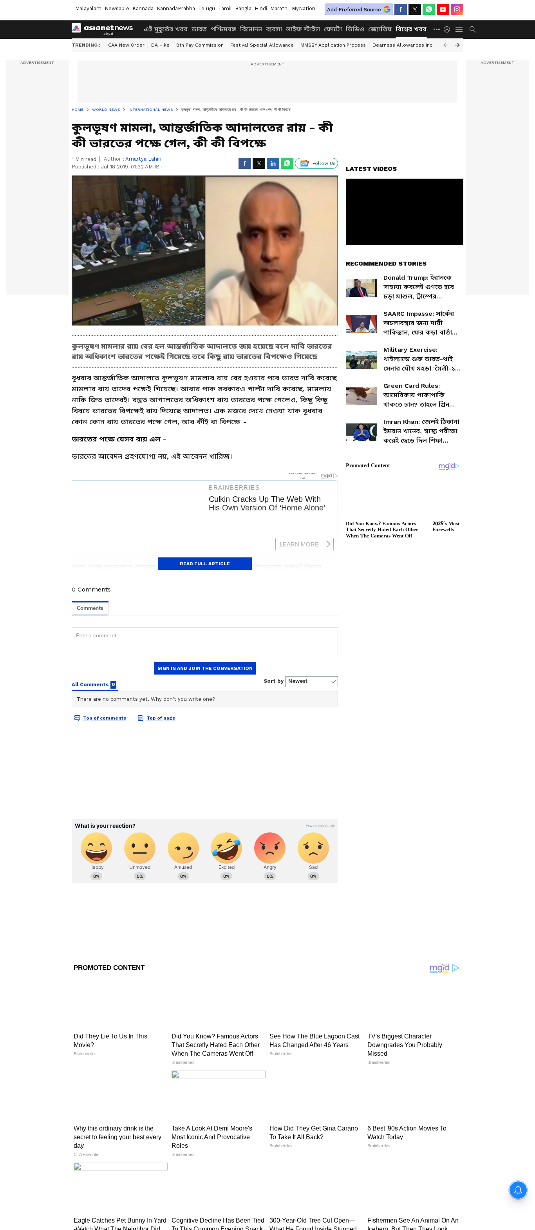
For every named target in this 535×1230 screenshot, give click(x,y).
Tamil (225, 8)
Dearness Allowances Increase (409, 45)
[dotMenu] (437, 29)
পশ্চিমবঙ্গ (223, 29)
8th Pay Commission (200, 45)
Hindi (261, 8)
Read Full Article (205, 563)
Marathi (279, 8)
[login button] (449, 29)
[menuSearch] (473, 29)
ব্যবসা (274, 29)
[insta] (457, 9)
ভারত (199, 29)
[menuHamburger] (459, 29)
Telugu (206, 8)
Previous (446, 45)
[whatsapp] (429, 9)
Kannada (143, 8)
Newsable (117, 8)
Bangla (243, 8)
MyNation (303, 8)
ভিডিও (355, 29)
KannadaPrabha (176, 8)
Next (457, 45)
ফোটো (333, 29)
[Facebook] (400, 9)
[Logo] (105, 29)
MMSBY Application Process (333, 45)
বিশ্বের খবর (411, 29)
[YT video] (443, 9)
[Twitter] (414, 9)
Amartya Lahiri (143, 159)
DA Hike (160, 45)
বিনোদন (251, 29)
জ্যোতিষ (380, 29)
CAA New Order (126, 45)
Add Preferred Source (354, 10)
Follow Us (324, 163)
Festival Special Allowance (262, 45)
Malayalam (88, 8)
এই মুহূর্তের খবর (166, 29)
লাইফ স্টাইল (303, 29)
